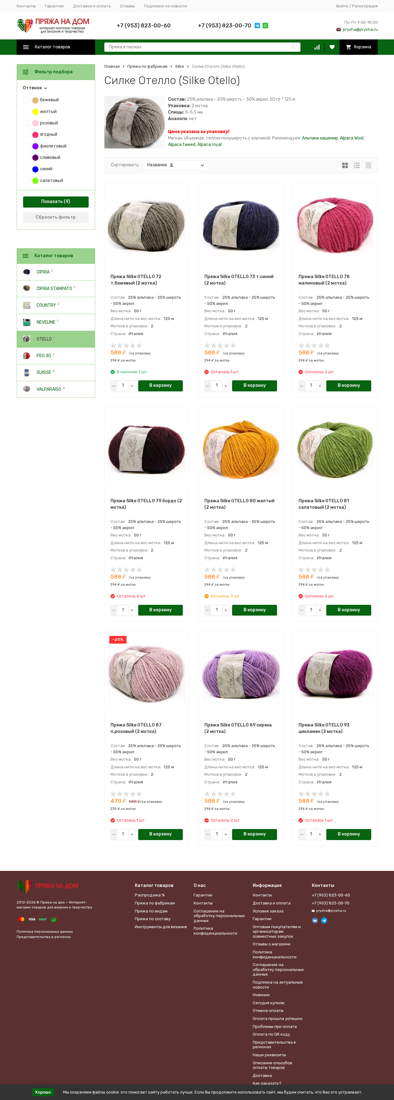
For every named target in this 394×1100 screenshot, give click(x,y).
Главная (112, 66)
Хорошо (43, 1092)
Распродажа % (150, 895)
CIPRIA (43, 271)
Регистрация (365, 6)
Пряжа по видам (151, 911)
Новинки (261, 995)
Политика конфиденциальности (215, 931)
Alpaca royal (209, 144)
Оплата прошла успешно (278, 1018)
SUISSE (44, 372)
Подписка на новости (165, 6)
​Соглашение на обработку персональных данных (219, 916)
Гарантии (54, 6)
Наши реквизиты (269, 1055)
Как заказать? (267, 1083)
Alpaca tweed (181, 144)
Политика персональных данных (45, 932)
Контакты (26, 6)
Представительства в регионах (44, 937)
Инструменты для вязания (161, 926)
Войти (342, 6)
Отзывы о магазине (272, 944)
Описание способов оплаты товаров (272, 1065)
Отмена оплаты (268, 1010)
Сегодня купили (268, 1003)
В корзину (160, 385)
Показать (52, 201)
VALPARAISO (49, 389)
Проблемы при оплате (275, 1026)
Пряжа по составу (153, 918)
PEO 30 (44, 355)
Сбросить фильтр (56, 217)
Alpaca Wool (352, 138)
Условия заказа (268, 911)
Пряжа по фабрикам (147, 66)
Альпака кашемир (320, 138)
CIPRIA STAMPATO (54, 288)
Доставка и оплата (92, 6)
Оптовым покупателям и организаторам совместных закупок (277, 931)
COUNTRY (46, 305)
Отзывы (127, 6)
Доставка (262, 1075)
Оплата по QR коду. (272, 1034)
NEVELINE (46, 322)
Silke (179, 66)
